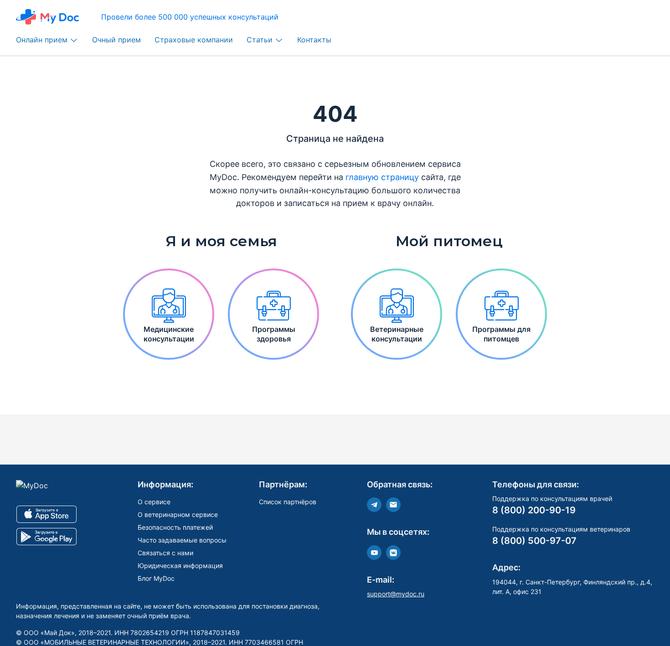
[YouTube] (374, 552)
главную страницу (382, 177)
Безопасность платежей (175, 527)
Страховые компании (194, 39)
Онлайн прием (41, 39)
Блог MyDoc (156, 578)
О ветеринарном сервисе (178, 514)
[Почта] (393, 504)
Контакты (314, 39)
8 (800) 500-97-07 (534, 540)
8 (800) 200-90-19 (534, 510)
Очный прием (116, 39)
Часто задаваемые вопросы (182, 540)
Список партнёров (287, 502)
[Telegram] (374, 504)
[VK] (393, 552)
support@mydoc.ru (395, 594)
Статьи (260, 39)
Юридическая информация (180, 565)
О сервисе (154, 502)
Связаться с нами (165, 553)
